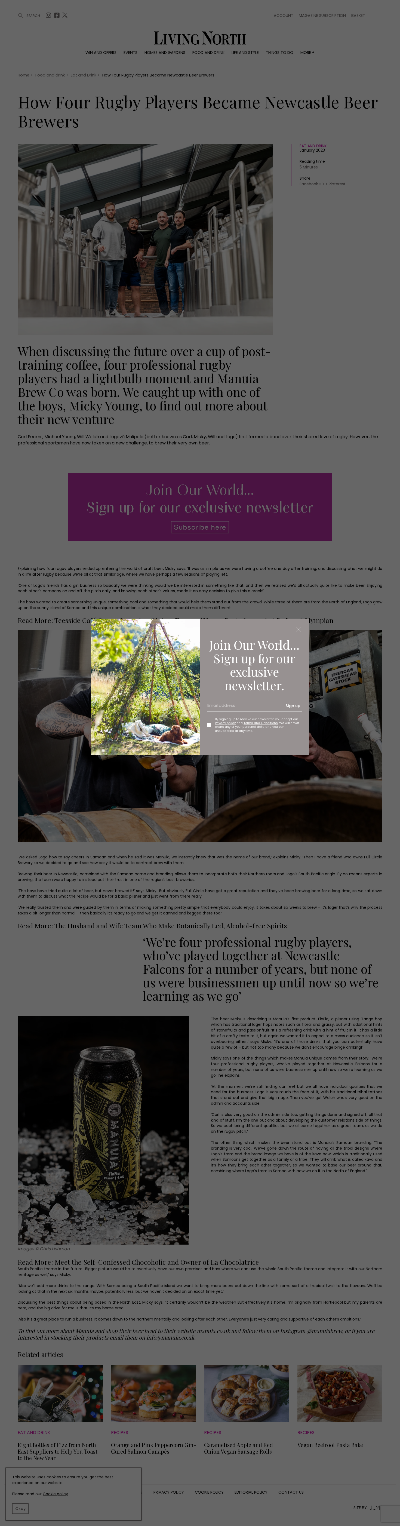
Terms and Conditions (261, 723)
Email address (219, 708)
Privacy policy (225, 723)
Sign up (292, 705)
